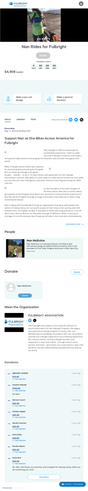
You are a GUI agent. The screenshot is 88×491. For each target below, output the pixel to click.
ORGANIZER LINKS (73, 224)
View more (31, 251)
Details (77, 272)
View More (44, 477)
